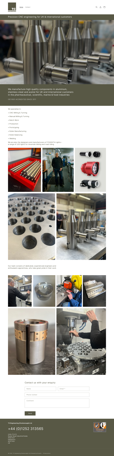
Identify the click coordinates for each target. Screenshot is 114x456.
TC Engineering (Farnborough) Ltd (21, 453)
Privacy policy (46, 453)
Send (30, 413)
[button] (97, 7)
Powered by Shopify (36, 453)
